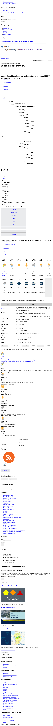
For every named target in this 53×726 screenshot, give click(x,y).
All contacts (6, 673)
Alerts (5, 251)
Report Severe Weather (9, 495)
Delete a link (7, 555)
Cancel (9, 540)
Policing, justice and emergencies (11, 698)
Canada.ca (6, 28)
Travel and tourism (7, 686)
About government (7, 676)
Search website (4, 19)
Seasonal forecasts (8, 506)
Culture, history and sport (9, 697)
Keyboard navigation (9, 560)
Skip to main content (8, 2)
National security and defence (10, 695)
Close (2, 579)
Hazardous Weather (8, 516)
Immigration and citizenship (10, 684)
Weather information (8, 29)
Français (5, 10)
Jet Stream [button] (14, 224)
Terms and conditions (8, 720)
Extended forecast (7, 508)
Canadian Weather (8, 496)
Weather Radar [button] (14, 212)
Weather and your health (9, 533)
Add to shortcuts (4, 478)
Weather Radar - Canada (9, 498)
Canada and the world (8, 701)
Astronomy (6, 519)
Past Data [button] (14, 209)
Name (2, 539)
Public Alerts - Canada (8, 509)
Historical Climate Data (9, 522)
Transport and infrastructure (10, 700)
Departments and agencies (9, 675)
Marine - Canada (7, 501)
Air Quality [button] (14, 234)
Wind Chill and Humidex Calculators (12, 531)
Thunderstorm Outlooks (9, 244)
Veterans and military (8, 708)
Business (5, 687)
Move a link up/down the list (11, 557)
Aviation (5, 523)
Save (5, 540)
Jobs (4, 682)
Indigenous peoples (8, 706)
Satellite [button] (14, 215)
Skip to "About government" (10, 3)
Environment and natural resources (11, 694)
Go (50, 60)
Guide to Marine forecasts (9, 527)
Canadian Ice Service (8, 504)
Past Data (5, 79)
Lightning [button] (14, 218)
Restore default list (9, 562)
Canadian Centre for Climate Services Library (14, 530)
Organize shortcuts (13, 478)
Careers (5, 667)
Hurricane (5, 512)
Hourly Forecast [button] (14, 231)
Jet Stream (6, 255)
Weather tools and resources (10, 666)
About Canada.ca (7, 719)
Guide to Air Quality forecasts (10, 528)
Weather (5, 31)
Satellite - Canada (7, 500)
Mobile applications (8, 717)
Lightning (6, 89)
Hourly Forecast (7, 241)
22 (4, 259)
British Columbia (7, 34)
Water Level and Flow (8, 520)
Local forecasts (7, 33)
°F (3, 99)
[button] (9, 462)
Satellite (6, 86)
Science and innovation (9, 705)
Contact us (6, 664)
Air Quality (6, 248)
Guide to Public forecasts (9, 525)
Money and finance (8, 703)
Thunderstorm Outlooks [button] (14, 228)
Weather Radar (7, 82)
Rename (2, 542)
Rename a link (8, 559)
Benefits (5, 689)
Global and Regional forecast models (12, 517)
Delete (2, 544)
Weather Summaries (8, 514)
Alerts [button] (14, 221)
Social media (6, 715)
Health (5, 690)
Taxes (4, 692)
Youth (4, 709)
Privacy (5, 722)
